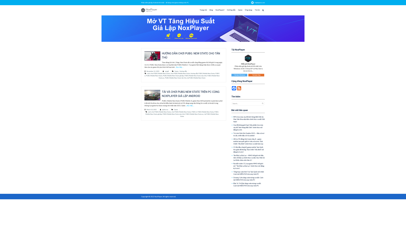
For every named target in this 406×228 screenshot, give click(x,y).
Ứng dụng (248, 10)
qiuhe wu (165, 109)
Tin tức (257, 10)
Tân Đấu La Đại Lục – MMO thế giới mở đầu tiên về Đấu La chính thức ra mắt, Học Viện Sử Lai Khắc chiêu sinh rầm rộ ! (249, 157)
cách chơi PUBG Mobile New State (158, 73)
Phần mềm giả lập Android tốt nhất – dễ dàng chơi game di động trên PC (165, 2)
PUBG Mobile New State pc (194, 114)
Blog (211, 10)
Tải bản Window (239, 75)
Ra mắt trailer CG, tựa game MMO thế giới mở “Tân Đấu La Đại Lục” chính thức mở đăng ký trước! (248, 166)
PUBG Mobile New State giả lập (173, 76)
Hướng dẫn (231, 10)
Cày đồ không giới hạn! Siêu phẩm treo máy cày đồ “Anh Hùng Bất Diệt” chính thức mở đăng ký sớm (248, 127)
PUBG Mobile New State (154, 76)
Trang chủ (203, 10)
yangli (167, 71)
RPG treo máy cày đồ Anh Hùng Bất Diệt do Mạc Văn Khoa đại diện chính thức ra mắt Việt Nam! (249, 119)
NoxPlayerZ (219, 10)
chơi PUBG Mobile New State (180, 73)
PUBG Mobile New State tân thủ (175, 78)
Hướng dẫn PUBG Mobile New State (203, 73)
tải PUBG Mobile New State (196, 78)
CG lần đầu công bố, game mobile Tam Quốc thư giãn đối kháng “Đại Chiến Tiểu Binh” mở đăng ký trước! (248, 149)
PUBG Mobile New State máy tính (195, 76)
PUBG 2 (194, 112)
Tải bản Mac (256, 75)
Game (240, 10)
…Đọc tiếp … (179, 67)
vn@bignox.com (259, 2)
